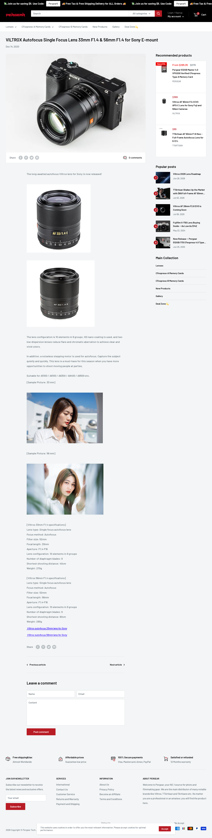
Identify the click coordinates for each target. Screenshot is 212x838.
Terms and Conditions (111, 799)
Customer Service (65, 794)
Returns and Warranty (67, 799)
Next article (116, 664)
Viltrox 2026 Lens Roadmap (187, 173)
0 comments (135, 157)
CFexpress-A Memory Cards (170, 273)
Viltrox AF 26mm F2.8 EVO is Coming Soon (187, 208)
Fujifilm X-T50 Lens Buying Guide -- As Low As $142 (186, 224)
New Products (163, 288)
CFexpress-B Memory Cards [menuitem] (73, 26)
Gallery (159, 296)
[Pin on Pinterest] (26, 158)
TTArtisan (177, 145)
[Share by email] (37, 158)
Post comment (41, 731)
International (63, 784)
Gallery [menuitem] (116, 26)
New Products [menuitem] (100, 26)
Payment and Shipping (67, 803)
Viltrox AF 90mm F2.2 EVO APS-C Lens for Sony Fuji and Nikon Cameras (186, 105)
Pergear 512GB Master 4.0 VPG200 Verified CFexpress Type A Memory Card (186, 73)
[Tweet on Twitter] (32, 158)
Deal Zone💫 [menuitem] (131, 26)
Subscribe (15, 806)
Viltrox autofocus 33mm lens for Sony (47, 628)
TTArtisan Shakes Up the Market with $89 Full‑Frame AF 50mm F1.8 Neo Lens (189, 191)
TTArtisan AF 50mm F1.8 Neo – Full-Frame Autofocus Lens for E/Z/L (187, 137)
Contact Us (62, 789)
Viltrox (176, 113)
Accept (164, 828)
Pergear (176, 81)
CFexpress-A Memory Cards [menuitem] (36, 26)
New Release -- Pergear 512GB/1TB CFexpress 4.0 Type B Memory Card (189, 240)
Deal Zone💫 (162, 303)
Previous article (38, 664)
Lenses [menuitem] (9, 26)
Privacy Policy (107, 789)
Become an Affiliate (110, 794)
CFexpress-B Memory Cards (170, 280)
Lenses (159, 265)
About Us (104, 784)
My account (175, 16)
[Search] (158, 13)
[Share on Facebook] (21, 158)
